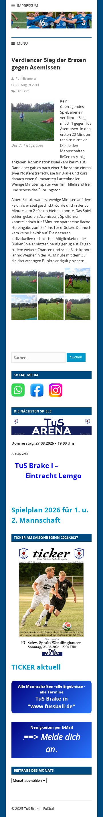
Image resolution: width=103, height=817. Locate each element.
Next (80, 21)
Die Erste (23, 91)
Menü (22, 43)
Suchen (76, 357)
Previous (23, 21)
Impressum (27, 5)
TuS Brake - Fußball (39, 808)
